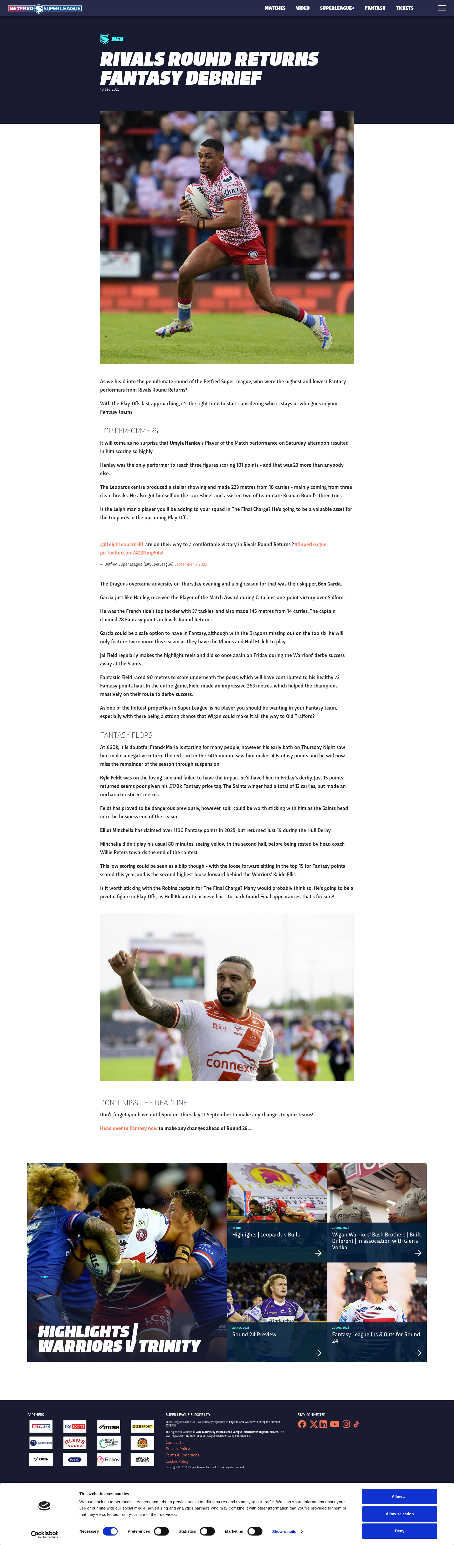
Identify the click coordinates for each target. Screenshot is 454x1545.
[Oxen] (41, 1461)
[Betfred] (41, 1428)
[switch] (161, 1531)
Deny (399, 1531)
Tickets (405, 7)
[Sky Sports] (75, 1428)
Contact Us (175, 1442)
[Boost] (75, 1461)
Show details (284, 1531)
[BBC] (142, 1428)
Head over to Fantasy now (129, 1127)
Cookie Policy (177, 1461)
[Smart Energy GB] (109, 1444)
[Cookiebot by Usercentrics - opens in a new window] (45, 1535)
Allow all (399, 1496)
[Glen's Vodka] (75, 1444)
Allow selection (400, 1514)
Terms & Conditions (182, 1455)
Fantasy (375, 7)
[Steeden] (109, 1428)
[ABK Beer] (142, 1444)
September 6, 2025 (190, 564)
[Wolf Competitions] (142, 1461)
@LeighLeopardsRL (122, 543)
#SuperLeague (310, 543)
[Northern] (41, 1444)
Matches (275, 7)
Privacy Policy (178, 1448)
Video (303, 7)
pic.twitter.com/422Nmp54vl (131, 552)
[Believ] (109, 1461)
